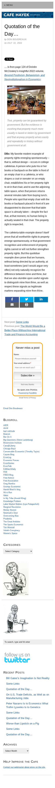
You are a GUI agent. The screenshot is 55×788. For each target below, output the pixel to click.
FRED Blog (8, 475)
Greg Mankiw (9, 484)
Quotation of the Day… (19, 689)
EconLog (7, 457)
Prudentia (7, 519)
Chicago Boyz (9, 448)
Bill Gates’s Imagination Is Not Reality (28, 678)
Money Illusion (9, 510)
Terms (26, 398)
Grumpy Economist (11, 486)
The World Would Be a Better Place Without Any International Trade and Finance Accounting (24, 330)
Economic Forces (11, 460)
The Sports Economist (13, 524)
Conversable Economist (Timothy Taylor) (21, 451)
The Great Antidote (11, 521)
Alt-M (5, 428)
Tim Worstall (9, 527)
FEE (5, 472)
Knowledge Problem (12, 501)
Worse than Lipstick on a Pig (22, 723)
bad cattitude (9, 431)
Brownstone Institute (12, 443)
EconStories (8, 463)
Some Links (22, 322)
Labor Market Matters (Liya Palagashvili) (21, 504)
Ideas (5, 495)
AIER (5, 425)
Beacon (6, 434)
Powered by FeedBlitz (27, 393)
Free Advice (8, 478)
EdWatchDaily (9, 469)
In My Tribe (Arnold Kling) (14, 498)
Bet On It (7, 437)
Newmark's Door (10, 513)
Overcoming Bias (11, 516)
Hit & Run (7, 492)
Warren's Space (10, 533)
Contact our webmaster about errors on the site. (24, 767)
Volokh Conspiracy (11, 530)
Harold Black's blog (11, 489)
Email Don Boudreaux (13, 408)
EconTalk (7, 466)
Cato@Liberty (9, 446)
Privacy (33, 398)
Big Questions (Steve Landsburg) (18, 440)
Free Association (10, 481)
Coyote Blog (8, 454)
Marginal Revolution (12, 507)
